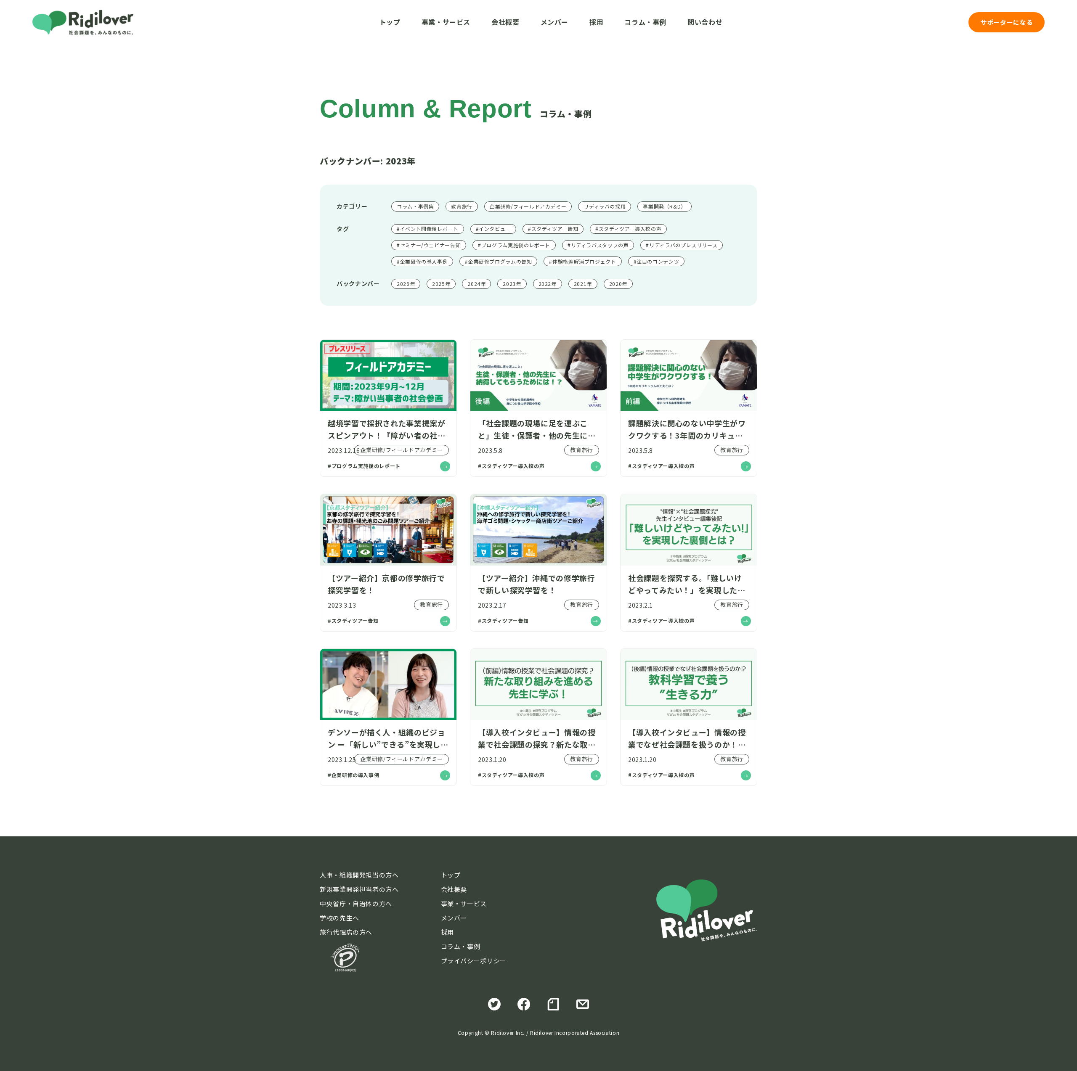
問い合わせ (704, 22)
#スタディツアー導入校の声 (628, 228)
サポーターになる (1006, 22)
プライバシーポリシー (474, 960)
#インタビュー (493, 228)
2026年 (406, 283)
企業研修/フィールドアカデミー (528, 206)
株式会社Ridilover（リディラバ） (706, 910)
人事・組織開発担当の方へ (359, 874)
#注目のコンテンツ (656, 261)
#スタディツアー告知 (553, 228)
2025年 (441, 283)
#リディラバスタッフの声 (598, 245)
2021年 (583, 283)
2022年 (547, 283)
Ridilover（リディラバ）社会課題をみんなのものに (82, 22)
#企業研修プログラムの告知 (498, 261)
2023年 (512, 283)
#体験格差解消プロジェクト (582, 261)
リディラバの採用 (605, 206)
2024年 (476, 283)
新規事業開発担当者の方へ (359, 889)
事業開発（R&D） (664, 206)
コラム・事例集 (415, 206)
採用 (596, 22)
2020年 (618, 283)
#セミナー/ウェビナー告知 (429, 245)
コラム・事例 (645, 22)
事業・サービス (446, 22)
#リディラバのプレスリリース (681, 245)
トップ (390, 22)
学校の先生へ (339, 917)
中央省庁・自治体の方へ (356, 903)
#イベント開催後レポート (428, 228)
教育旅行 (461, 206)
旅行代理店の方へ (346, 932)
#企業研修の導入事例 (422, 261)
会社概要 (505, 22)
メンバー (555, 22)
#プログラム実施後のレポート (514, 245)
